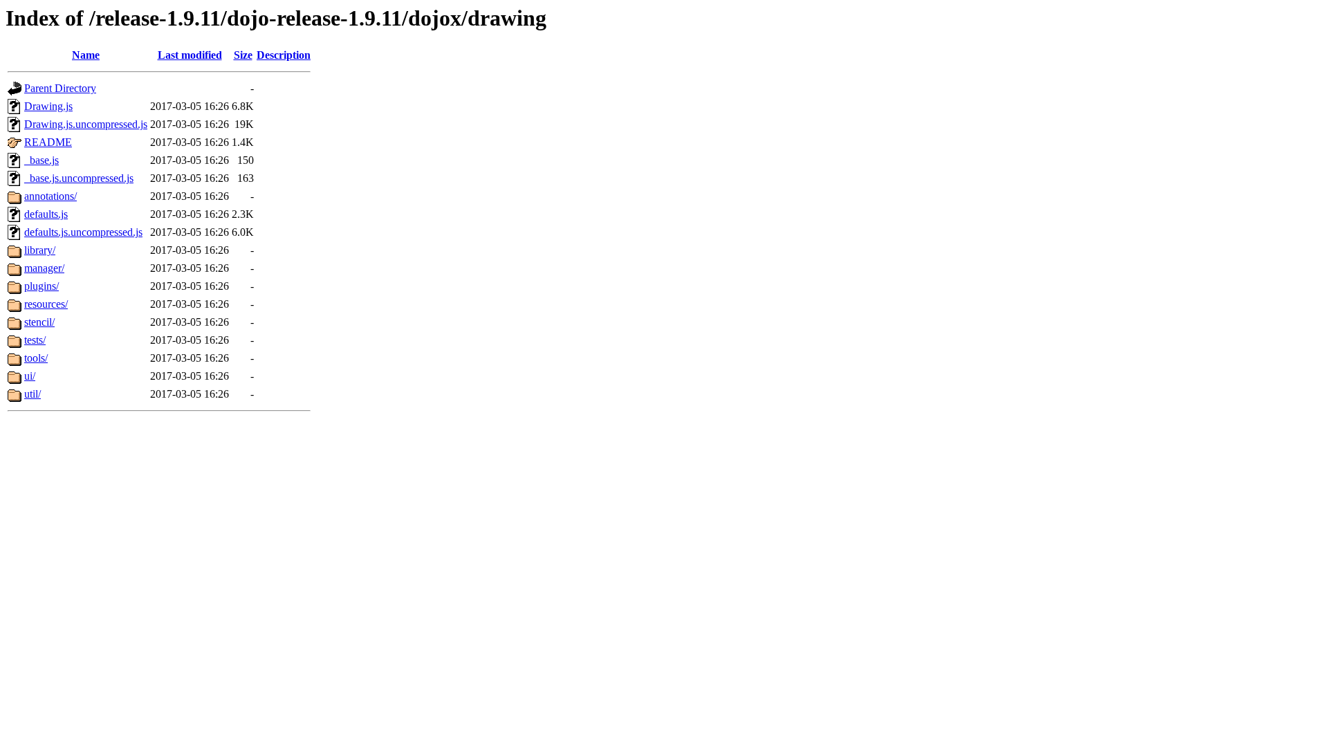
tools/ (36, 358)
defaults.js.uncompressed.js (83, 232)
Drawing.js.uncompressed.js (85, 124)
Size (243, 55)
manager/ (44, 268)
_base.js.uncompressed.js (78, 178)
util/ (32, 394)
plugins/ (41, 286)
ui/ (29, 376)
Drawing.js (48, 106)
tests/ (35, 340)
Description (284, 55)
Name (86, 55)
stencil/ (39, 322)
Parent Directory (60, 88)
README (48, 142)
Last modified (190, 55)
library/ (39, 250)
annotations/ (50, 196)
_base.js (41, 160)
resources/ (46, 304)
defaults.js (46, 214)
